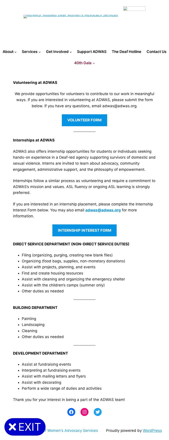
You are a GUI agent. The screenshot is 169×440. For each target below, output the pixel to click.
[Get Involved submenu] (71, 52)
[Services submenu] (40, 52)
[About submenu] (15, 52)
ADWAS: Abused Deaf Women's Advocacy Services (52, 430)
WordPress (152, 430)
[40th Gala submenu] (94, 63)
